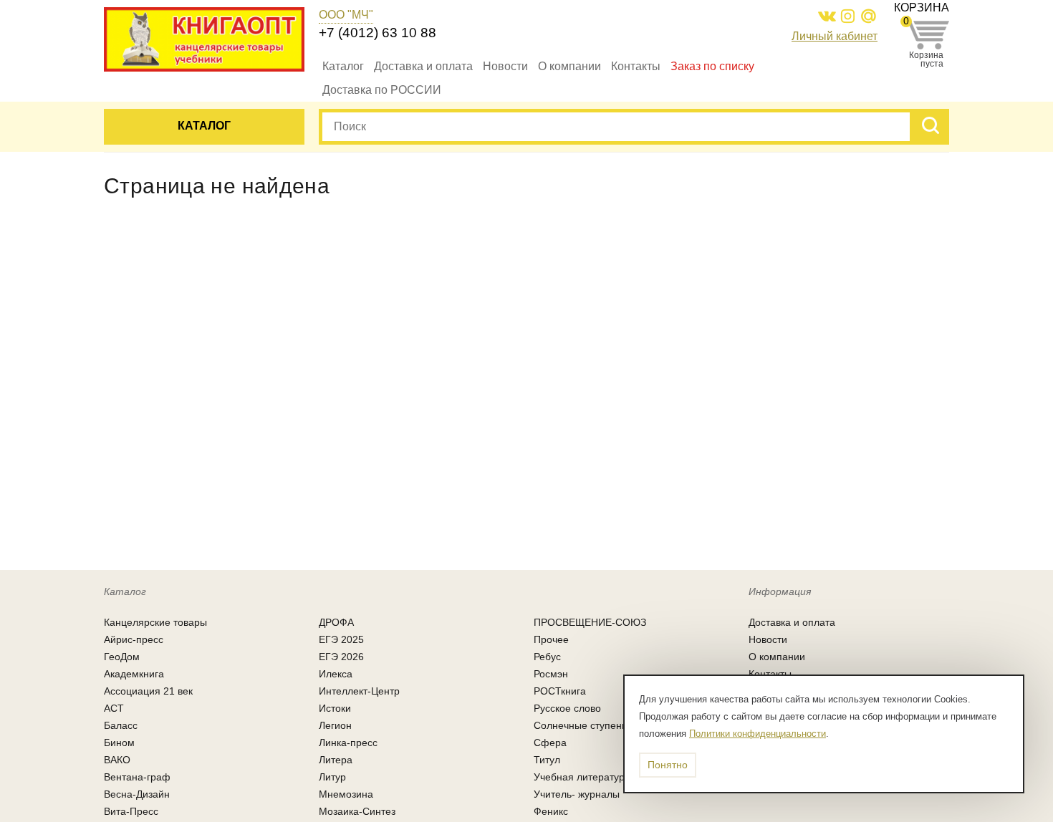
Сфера (550, 742)
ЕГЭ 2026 (341, 656)
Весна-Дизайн (137, 794)
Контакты (635, 66)
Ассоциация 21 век (148, 691)
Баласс (121, 725)
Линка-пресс (348, 742)
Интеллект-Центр (359, 691)
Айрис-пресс (133, 639)
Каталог (343, 66)
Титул (547, 759)
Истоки (335, 708)
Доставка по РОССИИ (381, 90)
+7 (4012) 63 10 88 (377, 32)
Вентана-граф (137, 777)
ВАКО (117, 759)
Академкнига (134, 674)
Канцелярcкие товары (155, 622)
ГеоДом (122, 656)
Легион (335, 725)
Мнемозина (346, 794)
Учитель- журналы (577, 794)
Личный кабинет (835, 36)
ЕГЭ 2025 (341, 639)
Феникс (551, 811)
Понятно (668, 764)
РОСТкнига (560, 691)
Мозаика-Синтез (357, 811)
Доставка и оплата (423, 66)
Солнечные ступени (581, 725)
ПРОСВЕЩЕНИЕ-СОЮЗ (590, 622)
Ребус (547, 656)
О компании (569, 66)
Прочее (551, 639)
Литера (335, 759)
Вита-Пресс (131, 811)
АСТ (114, 708)
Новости (505, 66)
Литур (332, 777)
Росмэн (551, 674)
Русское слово (567, 708)
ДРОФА (336, 622)
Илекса (335, 674)
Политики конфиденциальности (757, 733)
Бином (119, 742)
